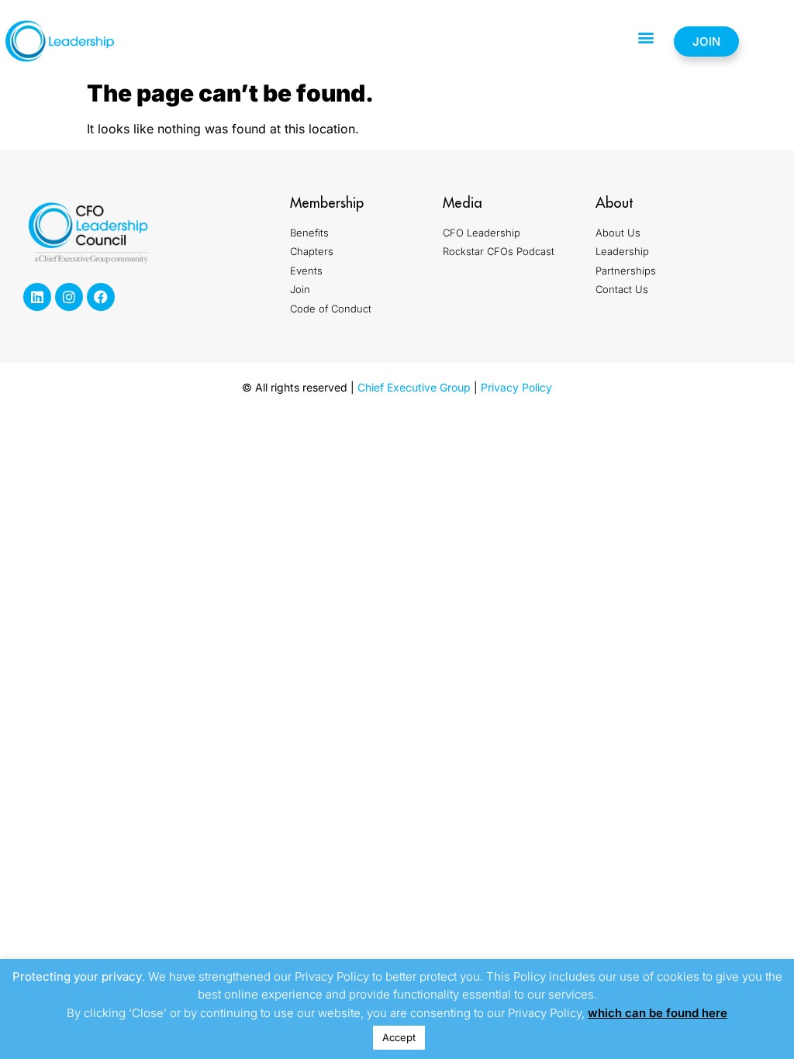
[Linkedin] (37, 297)
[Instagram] (69, 297)
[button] (645, 37)
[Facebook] (101, 297)
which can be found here (657, 1013)
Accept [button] (399, 1037)
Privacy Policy (516, 387)
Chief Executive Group (414, 387)
